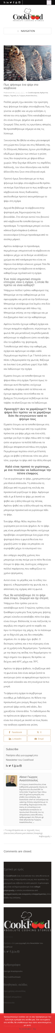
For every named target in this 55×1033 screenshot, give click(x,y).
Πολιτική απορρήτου (13, 997)
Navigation (28, 31)
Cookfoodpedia (33, 93)
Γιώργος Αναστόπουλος (28, 95)
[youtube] (16, 2)
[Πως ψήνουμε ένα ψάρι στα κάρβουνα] (27, 63)
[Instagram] (20, 766)
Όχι (34, 1029)
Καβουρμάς (45, 836)
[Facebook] (12, 766)
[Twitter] (10, 766)
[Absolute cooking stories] (27, 20)
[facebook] (13, 2)
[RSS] (7, 766)
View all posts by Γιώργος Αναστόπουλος (30, 820)
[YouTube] (15, 766)
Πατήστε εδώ (13, 755)
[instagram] (19, 2)
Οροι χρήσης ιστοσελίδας (15, 991)
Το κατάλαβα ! (25, 1029)
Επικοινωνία (9, 1002)
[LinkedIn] (18, 766)
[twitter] (11, 2)
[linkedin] (8, 2)
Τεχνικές (13, 95)
